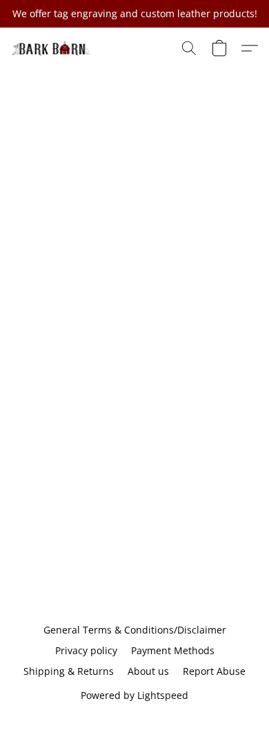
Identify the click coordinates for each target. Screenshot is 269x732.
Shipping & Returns (68, 671)
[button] (53, 48)
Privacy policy (86, 650)
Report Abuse (214, 671)
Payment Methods (173, 650)
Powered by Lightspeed (134, 695)
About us (148, 671)
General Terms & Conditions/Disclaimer (134, 629)
